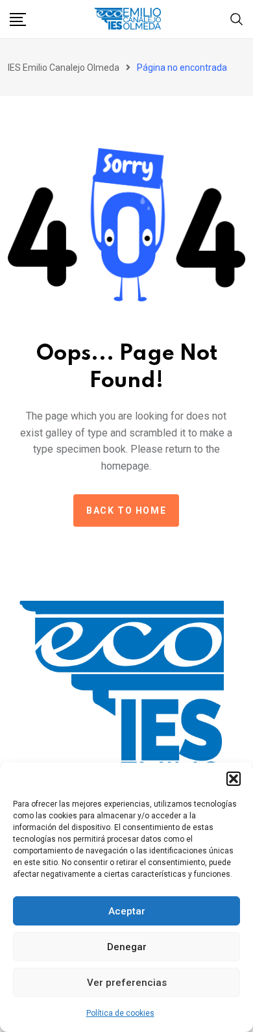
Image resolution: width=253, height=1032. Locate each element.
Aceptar (126, 911)
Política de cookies (120, 1013)
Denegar (127, 947)
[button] (233, 778)
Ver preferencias (127, 982)
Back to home (126, 510)
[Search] (236, 18)
